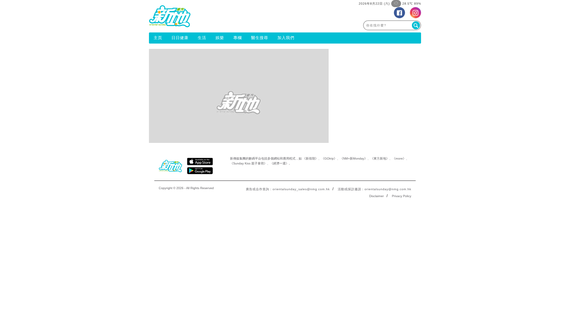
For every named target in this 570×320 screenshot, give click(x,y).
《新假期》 (310, 158)
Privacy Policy (401, 196)
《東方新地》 (379, 158)
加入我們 (285, 38)
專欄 (237, 38)
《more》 (399, 158)
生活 (202, 38)
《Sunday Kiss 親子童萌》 (248, 163)
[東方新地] (217, 16)
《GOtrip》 (329, 158)
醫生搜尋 (259, 38)
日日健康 (179, 38)
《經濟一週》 (279, 163)
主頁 (158, 38)
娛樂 (220, 38)
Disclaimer (376, 196)
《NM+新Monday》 (353, 158)
